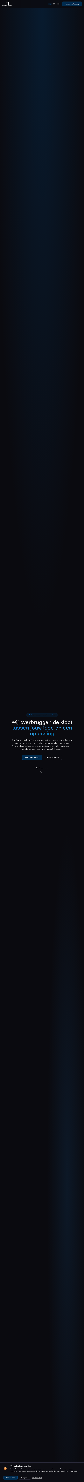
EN (58, 4)
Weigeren (25, 1478)
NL (50, 4)
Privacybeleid (37, 1478)
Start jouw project (32, 757)
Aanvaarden (10, 1478)
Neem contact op (72, 4)
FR (54, 4)
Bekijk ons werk (52, 757)
